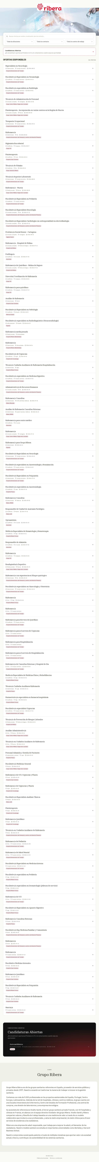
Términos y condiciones (56, 1158)
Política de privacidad (42, 1158)
